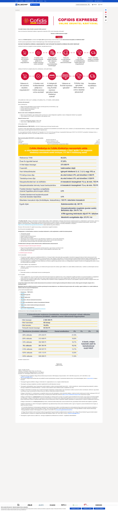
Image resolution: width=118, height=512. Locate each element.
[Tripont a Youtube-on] (106, 12)
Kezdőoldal (17, 10)
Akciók (16, 1)
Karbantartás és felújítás (29, 1)
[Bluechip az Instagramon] (106, 14)
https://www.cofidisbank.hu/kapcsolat (71, 394)
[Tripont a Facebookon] (106, 10)
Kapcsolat (41, 1)
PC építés (21, 1)
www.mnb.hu (90, 378)
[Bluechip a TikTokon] (106, 17)
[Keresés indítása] (89, 4)
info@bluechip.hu (99, 1)
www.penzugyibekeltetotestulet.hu (64, 409)
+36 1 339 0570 (90, 1)
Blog (45, 1)
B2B (36, 1)
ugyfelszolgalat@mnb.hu (26, 377)
